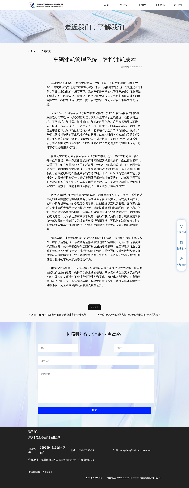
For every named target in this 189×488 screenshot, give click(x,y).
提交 (94, 410)
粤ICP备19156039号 (94, 478)
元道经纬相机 (34, 472)
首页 (106, 5)
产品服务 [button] (122, 5)
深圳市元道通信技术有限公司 (148, 478)
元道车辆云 (47, 472)
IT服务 (143, 5)
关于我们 (178, 5)
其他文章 (94, 307)
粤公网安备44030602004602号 (119, 478)
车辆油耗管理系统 (62, 83)
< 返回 (31, 51)
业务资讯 (160, 5)
